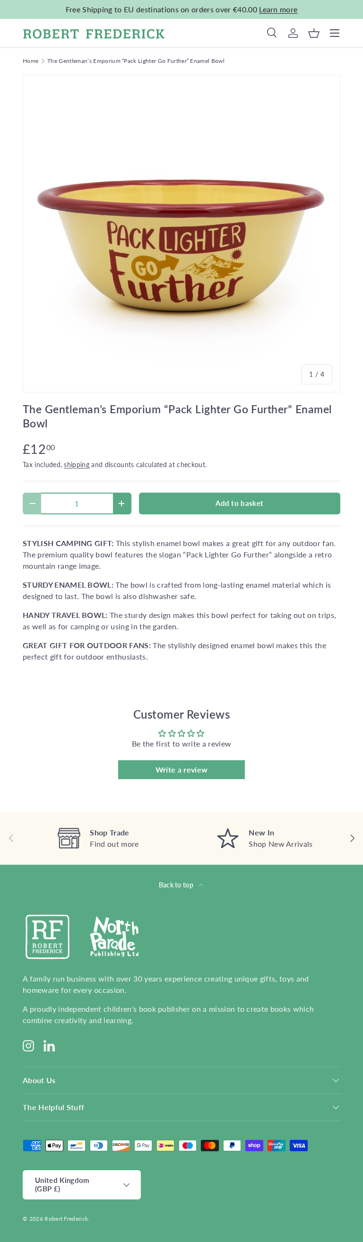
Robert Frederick (66, 1218)
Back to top (177, 885)
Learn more (278, 9)
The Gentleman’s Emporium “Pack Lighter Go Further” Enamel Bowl (136, 61)
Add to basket (239, 503)
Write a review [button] (181, 769)
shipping (76, 464)
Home (30, 61)
